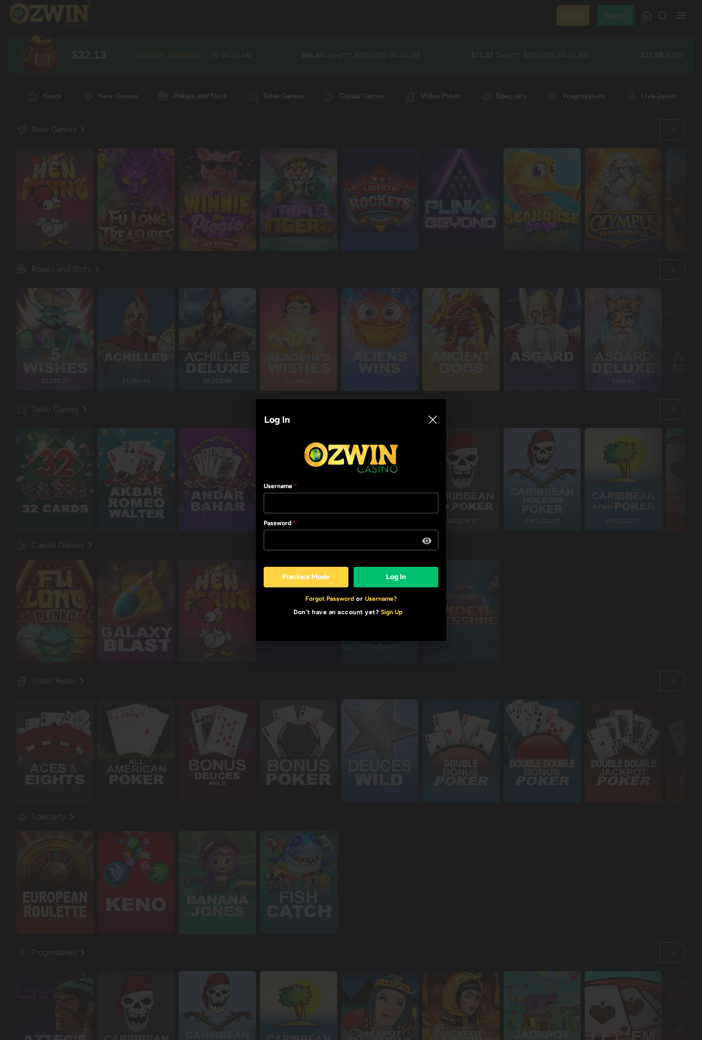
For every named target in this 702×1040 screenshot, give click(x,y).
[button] (427, 541)
